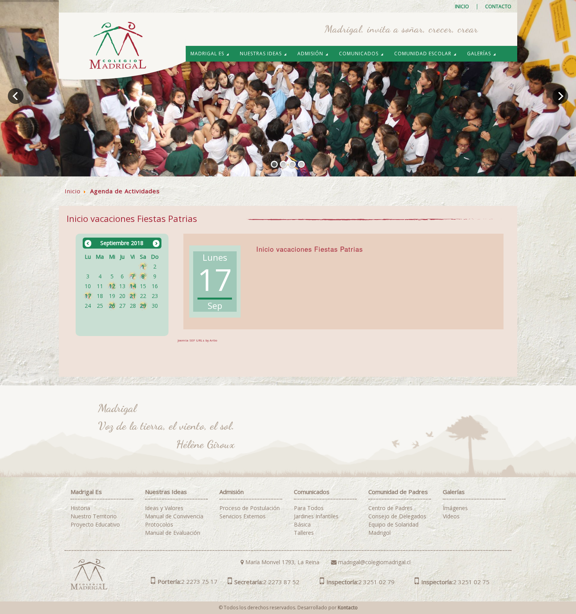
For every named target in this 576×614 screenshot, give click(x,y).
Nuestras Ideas (261, 53)
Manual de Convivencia (174, 516)
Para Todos (309, 508)
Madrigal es (208, 53)
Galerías (480, 53)
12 (112, 286)
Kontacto (348, 607)
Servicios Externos (242, 516)
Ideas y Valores (164, 508)
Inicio (462, 6)
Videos (451, 516)
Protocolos (159, 524)
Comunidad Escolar (423, 53)
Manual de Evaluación (172, 533)
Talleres (304, 533)
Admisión (311, 53)
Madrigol (379, 533)
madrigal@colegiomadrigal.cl (374, 562)
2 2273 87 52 (266, 582)
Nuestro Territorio (94, 516)
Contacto (498, 6)
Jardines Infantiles (316, 516)
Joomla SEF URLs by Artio (197, 340)
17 (88, 296)
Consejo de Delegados (397, 516)
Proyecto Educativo (95, 524)
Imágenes (455, 508)
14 (133, 286)
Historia (80, 508)
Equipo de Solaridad (393, 524)
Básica (302, 524)
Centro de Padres (390, 508)
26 (112, 305)
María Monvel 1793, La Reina (281, 562)
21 (133, 296)
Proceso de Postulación (249, 508)
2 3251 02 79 (360, 582)
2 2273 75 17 (187, 581)
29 (143, 305)
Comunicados (359, 53)
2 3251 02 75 (455, 582)
